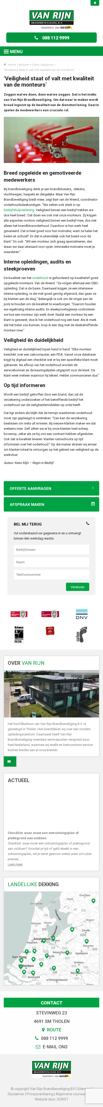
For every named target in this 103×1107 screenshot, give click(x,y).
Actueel (24, 64)
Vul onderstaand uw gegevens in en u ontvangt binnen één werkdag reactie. (47, 535)
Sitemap (84, 1089)
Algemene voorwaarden (75, 1094)
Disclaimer (16, 1094)
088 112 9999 (55, 37)
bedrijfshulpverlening (19, 210)
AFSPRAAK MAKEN (27, 504)
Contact (51, 1002)
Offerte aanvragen (30, 488)
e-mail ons (55, 1046)
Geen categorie (42, 64)
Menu (16, 51)
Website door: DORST (51, 1099)
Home (11, 64)
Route (53, 1029)
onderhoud (40, 278)
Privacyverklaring (40, 1094)
